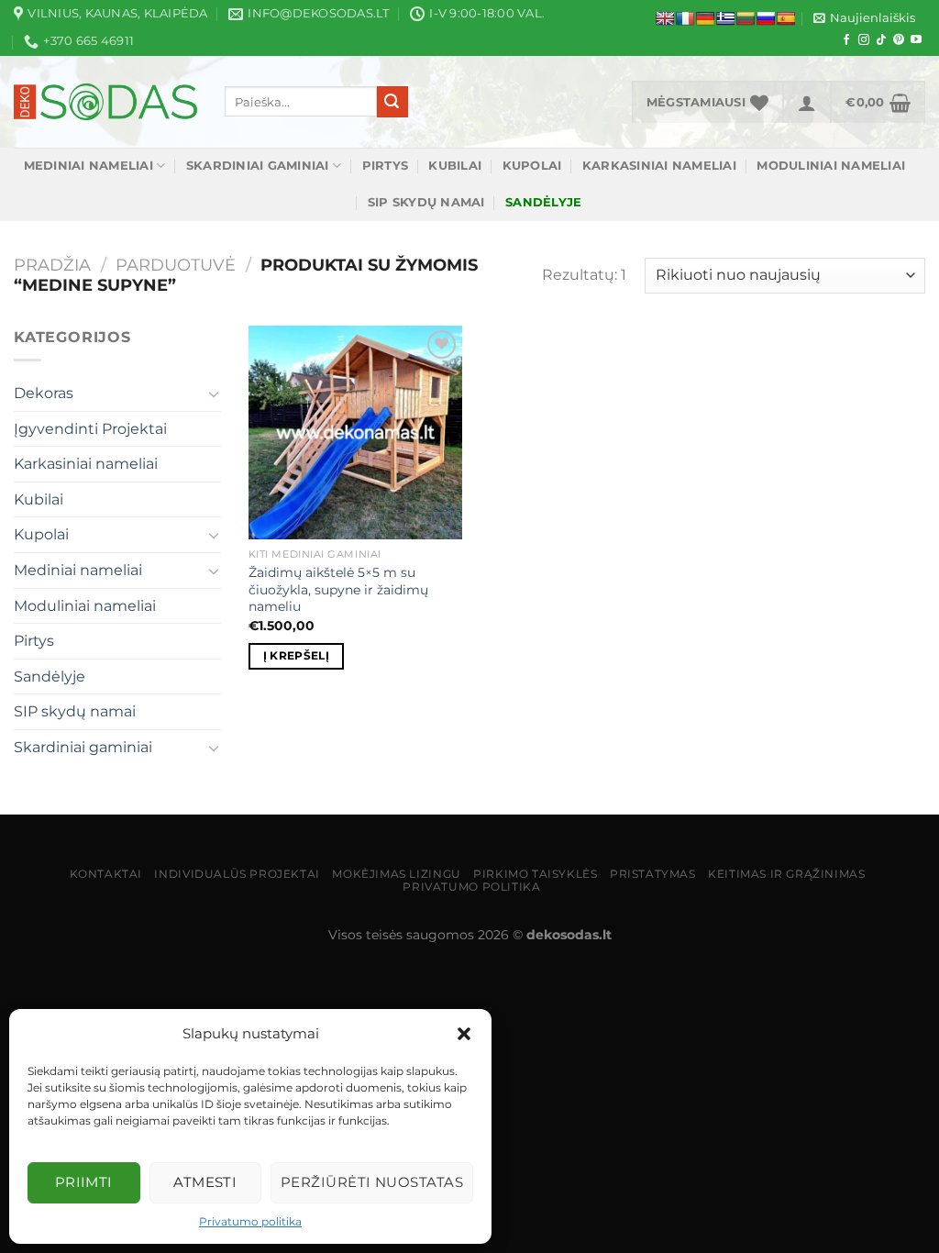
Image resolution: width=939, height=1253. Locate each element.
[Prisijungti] (807, 102)
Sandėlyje (49, 676)
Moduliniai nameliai (831, 165)
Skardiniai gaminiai (257, 165)
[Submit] (392, 101)
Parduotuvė (176, 264)
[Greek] (725, 18)
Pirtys (385, 165)
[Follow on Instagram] (863, 40)
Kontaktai (106, 874)
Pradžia (52, 264)
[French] (685, 18)
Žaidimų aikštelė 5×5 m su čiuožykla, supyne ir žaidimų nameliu (338, 589)
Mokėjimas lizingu (396, 874)
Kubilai (454, 165)
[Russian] (766, 18)
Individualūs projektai (236, 874)
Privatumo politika (250, 1221)
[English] (665, 18)
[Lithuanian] (745, 18)
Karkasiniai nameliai (659, 165)
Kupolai (532, 165)
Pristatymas (653, 874)
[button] (464, 1034)
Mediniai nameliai (88, 165)
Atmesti (205, 1182)
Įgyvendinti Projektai (90, 429)
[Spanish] (786, 18)
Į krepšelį (296, 655)
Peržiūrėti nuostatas (372, 1182)
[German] (705, 18)
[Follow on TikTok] (881, 40)
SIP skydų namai (426, 202)
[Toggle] (213, 394)
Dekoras (43, 393)
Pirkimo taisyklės (535, 874)
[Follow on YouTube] (916, 40)
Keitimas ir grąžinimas (786, 874)
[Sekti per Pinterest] (898, 40)
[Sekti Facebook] (846, 40)
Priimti (84, 1182)
